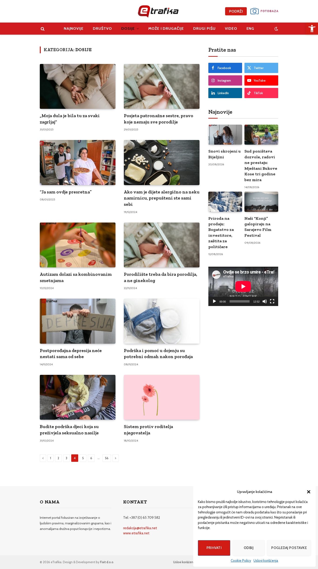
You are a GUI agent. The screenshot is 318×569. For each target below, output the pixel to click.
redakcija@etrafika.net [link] (140, 528)
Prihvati (214, 548)
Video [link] (231, 28)
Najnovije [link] (74, 28)
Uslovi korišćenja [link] (266, 561)
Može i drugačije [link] (166, 28)
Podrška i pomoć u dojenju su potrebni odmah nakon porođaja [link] (158, 353)
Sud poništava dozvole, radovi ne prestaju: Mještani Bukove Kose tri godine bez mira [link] (260, 165)
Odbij (249, 548)
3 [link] (66, 458)
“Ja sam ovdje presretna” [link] (66, 192)
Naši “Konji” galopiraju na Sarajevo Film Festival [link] (257, 227)
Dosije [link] (128, 28)
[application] (243, 286)
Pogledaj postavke (289, 548)
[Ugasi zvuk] (264, 301)
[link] (312, 29)
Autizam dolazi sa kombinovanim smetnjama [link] (76, 277)
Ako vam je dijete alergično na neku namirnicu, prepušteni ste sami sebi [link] (162, 198)
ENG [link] (250, 28)
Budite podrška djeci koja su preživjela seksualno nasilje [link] (69, 430)
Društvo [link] (102, 28)
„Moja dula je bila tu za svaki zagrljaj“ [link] (70, 119)
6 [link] (91, 458)
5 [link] (83, 458)
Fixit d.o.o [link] (106, 562)
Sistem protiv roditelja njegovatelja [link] (148, 430)
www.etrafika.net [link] (136, 533)
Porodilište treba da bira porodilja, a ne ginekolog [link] (160, 277)
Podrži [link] (236, 11)
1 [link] (50, 458)
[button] (308, 491)
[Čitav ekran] (272, 301)
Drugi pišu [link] (204, 28)
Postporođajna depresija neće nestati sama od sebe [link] (71, 353)
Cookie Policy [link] (241, 561)
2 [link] (58, 458)
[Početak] (214, 301)
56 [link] (106, 458)
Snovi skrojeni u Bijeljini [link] (224, 154)
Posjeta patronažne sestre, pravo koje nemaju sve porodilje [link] (158, 119)
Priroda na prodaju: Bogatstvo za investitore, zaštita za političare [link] (221, 232)
